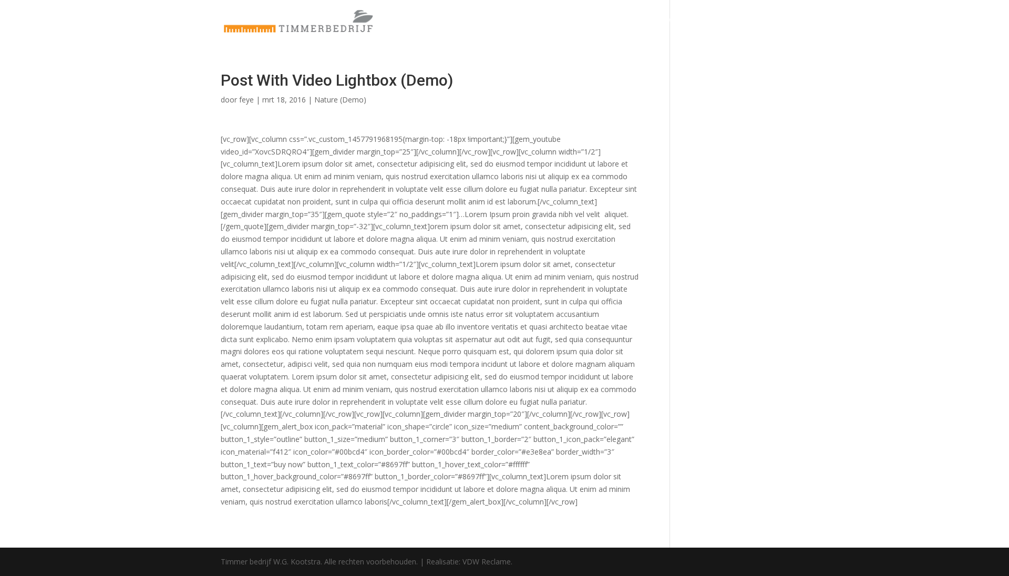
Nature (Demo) (340, 100)
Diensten (728, 21)
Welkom (683, 21)
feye (246, 100)
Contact (773, 21)
